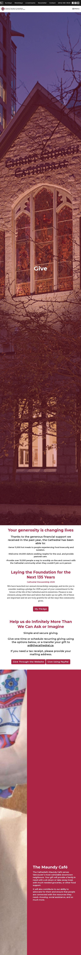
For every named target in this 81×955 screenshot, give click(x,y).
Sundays (8, 3)
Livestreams (30, 3)
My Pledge (41, 609)
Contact (52, 3)
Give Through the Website (28, 661)
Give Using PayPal (58, 661)
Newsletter (42, 3)
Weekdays (19, 3)
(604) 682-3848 (64, 3)
